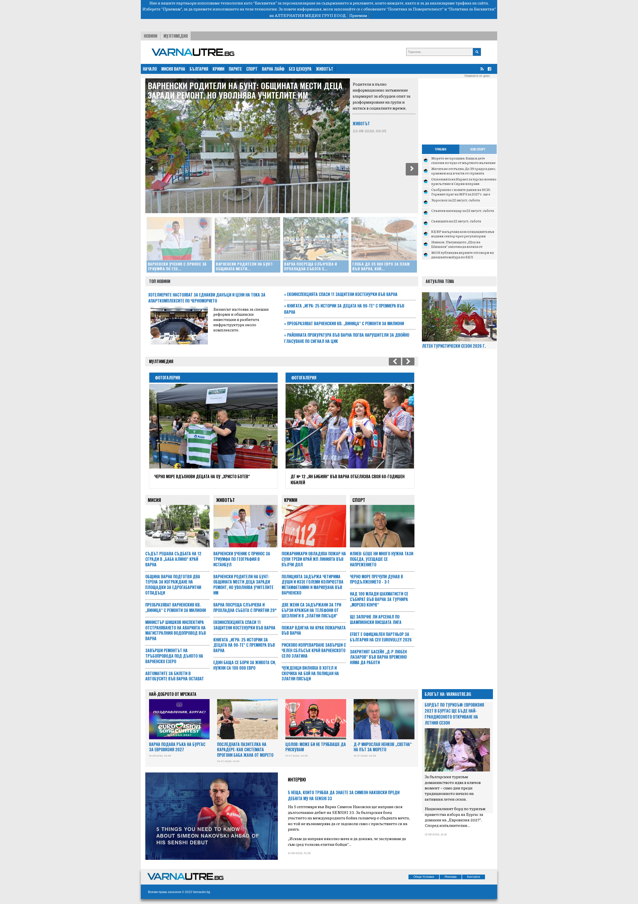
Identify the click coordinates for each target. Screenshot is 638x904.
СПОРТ (251, 69)
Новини (150, 36)
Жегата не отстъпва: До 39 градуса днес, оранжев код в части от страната (463, 170)
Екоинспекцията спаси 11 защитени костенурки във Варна (341, 294)
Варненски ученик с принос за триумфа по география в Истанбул (241, 559)
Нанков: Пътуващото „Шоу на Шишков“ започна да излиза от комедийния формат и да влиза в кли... (463, 246)
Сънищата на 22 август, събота (456, 220)
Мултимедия (175, 36)
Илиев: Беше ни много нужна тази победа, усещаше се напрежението (381, 559)
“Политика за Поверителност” (415, 9)
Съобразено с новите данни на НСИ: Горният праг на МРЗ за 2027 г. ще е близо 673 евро (461, 194)
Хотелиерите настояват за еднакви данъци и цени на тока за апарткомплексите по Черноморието (206, 298)
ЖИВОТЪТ (324, 69)
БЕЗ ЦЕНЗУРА (300, 69)
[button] (151, 169)
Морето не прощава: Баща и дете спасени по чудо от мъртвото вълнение (463, 160)
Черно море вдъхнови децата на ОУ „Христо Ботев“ (202, 476)
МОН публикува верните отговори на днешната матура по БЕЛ (462, 254)
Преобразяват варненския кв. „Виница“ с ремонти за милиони (344, 323)
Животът (361, 124)
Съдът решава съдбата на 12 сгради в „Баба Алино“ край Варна (173, 559)
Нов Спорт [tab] (477, 149)
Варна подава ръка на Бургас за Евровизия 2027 (177, 747)
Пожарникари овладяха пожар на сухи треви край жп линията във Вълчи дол (314, 559)
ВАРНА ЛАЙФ (273, 69)
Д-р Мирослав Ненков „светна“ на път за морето (383, 747)
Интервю (297, 779)
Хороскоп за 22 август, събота (455, 199)
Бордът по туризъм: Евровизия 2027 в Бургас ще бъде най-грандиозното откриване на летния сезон (454, 714)
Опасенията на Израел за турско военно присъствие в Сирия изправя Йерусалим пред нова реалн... (463, 183)
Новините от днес (477, 76)
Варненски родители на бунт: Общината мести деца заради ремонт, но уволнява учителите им (245, 90)
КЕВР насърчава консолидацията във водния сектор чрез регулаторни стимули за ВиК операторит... (462, 236)
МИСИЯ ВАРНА (173, 69)
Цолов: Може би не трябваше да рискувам (315, 747)
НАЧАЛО (150, 69)
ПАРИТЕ (235, 69)
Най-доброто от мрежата (172, 694)
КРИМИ (218, 69)
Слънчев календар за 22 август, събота (462, 210)
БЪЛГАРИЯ (199, 69)
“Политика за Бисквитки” (472, 9)
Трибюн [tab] (440, 149)
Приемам (358, 15)
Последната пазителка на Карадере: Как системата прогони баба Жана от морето (245, 749)
